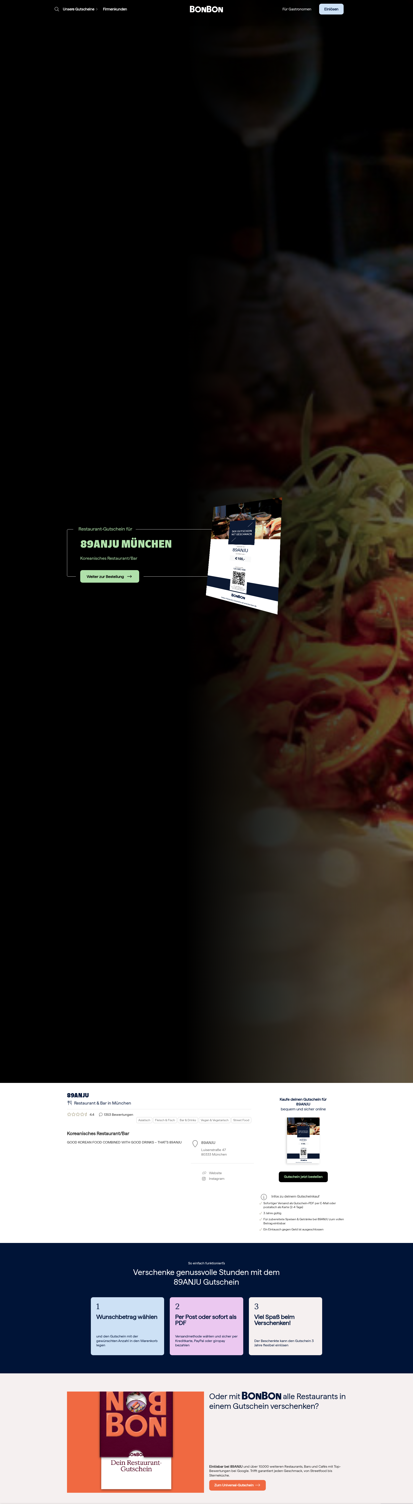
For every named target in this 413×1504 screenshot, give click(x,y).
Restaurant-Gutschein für (105, 529)
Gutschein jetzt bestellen (303, 1177)
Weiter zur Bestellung (105, 576)
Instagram (215, 1179)
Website (215, 1173)
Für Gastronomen (296, 9)
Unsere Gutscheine (78, 9)
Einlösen (331, 9)
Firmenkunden (115, 9)
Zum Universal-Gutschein (234, 1485)
